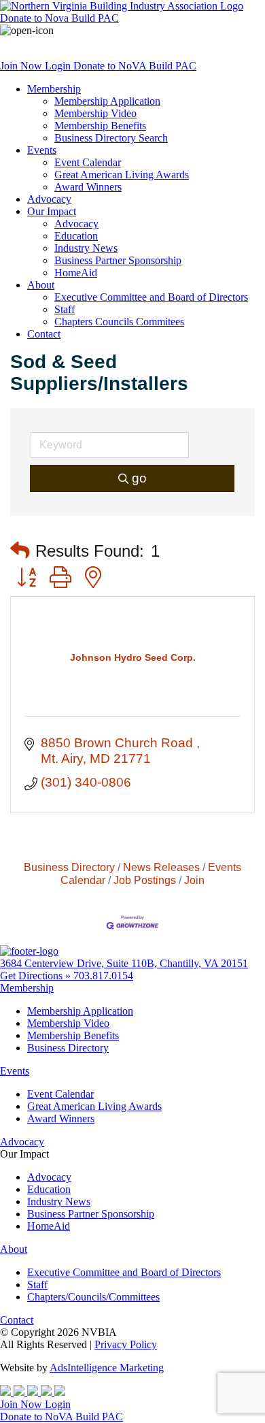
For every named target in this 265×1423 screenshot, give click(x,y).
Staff (64, 309)
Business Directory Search (111, 138)
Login (59, 65)
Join (194, 880)
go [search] (139, 478)
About (40, 285)
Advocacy (49, 199)
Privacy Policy (125, 1344)
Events (41, 150)
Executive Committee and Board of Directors (151, 297)
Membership (54, 89)
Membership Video (95, 113)
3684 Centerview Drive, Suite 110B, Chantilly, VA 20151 (124, 963)
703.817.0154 (103, 975)
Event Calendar (87, 162)
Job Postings (144, 880)
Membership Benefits (100, 125)
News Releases (161, 867)
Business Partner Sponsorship (117, 260)
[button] (20, 551)
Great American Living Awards (121, 174)
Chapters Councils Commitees (119, 321)
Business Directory (69, 867)
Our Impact (51, 211)
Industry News (86, 248)
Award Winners (88, 187)
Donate (59, 18)
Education (76, 236)
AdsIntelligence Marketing (107, 1367)
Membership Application (107, 101)
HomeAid (75, 272)
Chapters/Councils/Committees (93, 1297)
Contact (43, 334)
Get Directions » (36, 975)
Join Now (22, 65)
